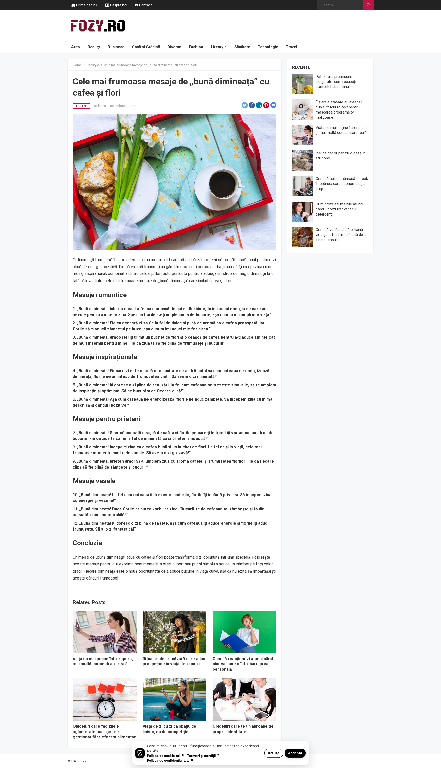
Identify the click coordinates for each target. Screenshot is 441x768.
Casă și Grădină (146, 47)
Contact (145, 5)
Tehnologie (268, 47)
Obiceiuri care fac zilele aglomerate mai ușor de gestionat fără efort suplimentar (104, 731)
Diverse (174, 47)
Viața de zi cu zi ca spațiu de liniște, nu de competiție (169, 729)
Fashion (196, 47)
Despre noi (118, 5)
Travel (291, 47)
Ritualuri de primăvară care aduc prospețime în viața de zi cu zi (174, 661)
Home (77, 65)
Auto (75, 47)
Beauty (94, 47)
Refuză (273, 753)
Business (116, 47)
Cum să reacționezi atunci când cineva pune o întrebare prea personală (243, 664)
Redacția (99, 106)
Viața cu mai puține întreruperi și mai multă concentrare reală (103, 661)
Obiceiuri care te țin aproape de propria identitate (243, 729)
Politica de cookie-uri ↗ (165, 755)
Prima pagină (86, 5)
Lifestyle (219, 47)
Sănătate (242, 47)
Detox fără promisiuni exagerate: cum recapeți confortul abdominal (336, 81)
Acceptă (295, 753)
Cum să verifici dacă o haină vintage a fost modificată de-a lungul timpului (341, 234)
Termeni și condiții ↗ (203, 755)
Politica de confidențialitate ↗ (170, 760)
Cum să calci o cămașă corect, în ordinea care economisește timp (342, 183)
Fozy (82, 761)
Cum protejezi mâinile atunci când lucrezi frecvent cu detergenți (339, 209)
